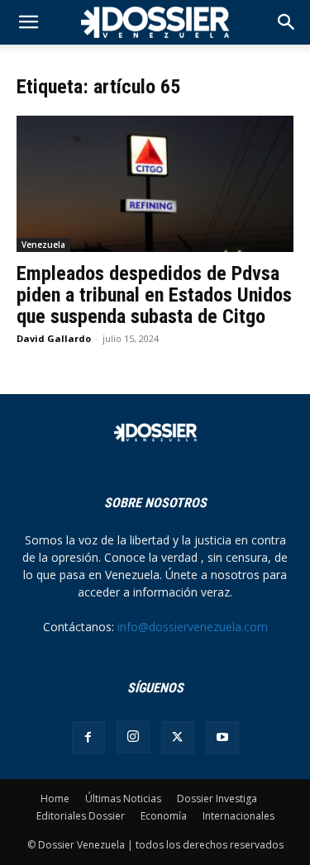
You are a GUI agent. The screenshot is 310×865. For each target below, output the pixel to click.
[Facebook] (88, 737)
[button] (287, 22)
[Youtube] (222, 737)
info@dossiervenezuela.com (192, 626)
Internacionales (238, 816)
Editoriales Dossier (80, 816)
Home (55, 798)
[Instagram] (133, 736)
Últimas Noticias (123, 798)
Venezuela (43, 244)
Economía (164, 816)
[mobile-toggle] (28, 22)
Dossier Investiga (217, 798)
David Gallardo (54, 338)
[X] (177, 737)
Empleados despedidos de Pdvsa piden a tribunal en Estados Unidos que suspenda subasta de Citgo (154, 295)
